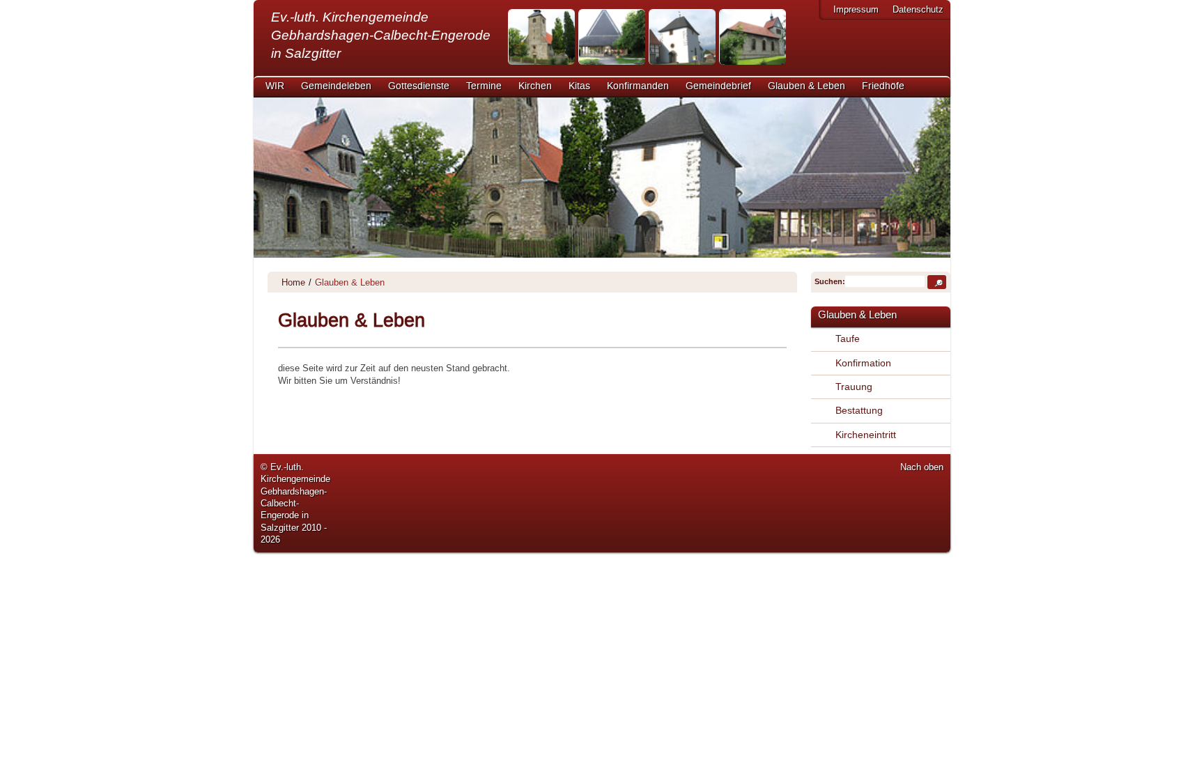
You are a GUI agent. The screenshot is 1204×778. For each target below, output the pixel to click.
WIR (274, 86)
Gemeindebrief (718, 86)
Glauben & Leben (806, 86)
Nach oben (921, 467)
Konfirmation (863, 362)
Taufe (847, 338)
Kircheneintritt (865, 434)
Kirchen (535, 86)
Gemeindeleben (336, 86)
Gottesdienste (418, 86)
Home (293, 282)
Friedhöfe (883, 86)
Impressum (856, 9)
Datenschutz (918, 9)
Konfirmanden (638, 86)
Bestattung (859, 410)
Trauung (853, 386)
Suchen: (828, 281)
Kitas (579, 86)
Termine (484, 86)
